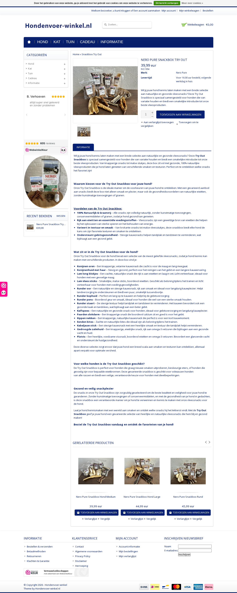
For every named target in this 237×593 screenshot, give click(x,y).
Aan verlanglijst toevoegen (159, 122)
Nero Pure (181, 72)
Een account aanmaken (147, 10)
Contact (79, 546)
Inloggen (125, 10)
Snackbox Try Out (91, 54)
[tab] (84, 147)
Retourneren (34, 556)
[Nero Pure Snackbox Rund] (188, 471)
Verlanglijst (91, 518)
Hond (42, 42)
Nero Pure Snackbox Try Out (52, 224)
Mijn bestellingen (128, 551)
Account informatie (129, 546)
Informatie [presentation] (83, 147)
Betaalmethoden (36, 551)
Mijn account (169, 10)
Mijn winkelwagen (189, 10)
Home (29, 42)
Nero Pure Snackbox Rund (188, 496)
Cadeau (87, 42)
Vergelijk (105, 518)
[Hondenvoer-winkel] (59, 25)
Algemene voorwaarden (88, 551)
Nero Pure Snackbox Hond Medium (96, 496)
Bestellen (208, 10)
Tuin (70, 42)
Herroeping (81, 565)
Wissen (60, 216)
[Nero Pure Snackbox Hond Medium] (96, 471)
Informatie (112, 42)
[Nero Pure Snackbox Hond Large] (142, 471)
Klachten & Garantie (38, 561)
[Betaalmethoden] (175, 589)
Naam (167, 546)
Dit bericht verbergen (167, 3)
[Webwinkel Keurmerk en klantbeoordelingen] (56, 572)
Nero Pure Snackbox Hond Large (142, 496)
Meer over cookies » (192, 3)
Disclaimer (81, 561)
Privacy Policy (82, 556)
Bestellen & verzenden (40, 546)
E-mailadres (171, 550)
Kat (57, 42)
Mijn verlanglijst (127, 556)
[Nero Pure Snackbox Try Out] (105, 132)
